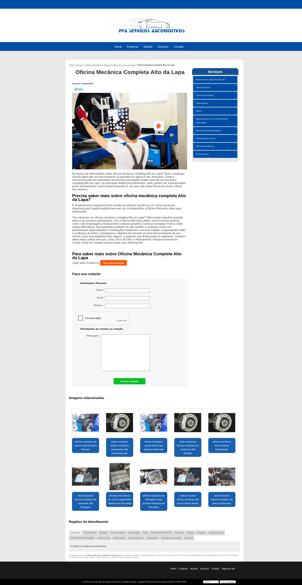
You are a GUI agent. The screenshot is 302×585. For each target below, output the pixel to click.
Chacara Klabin (117, 533)
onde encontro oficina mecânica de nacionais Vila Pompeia (85, 501)
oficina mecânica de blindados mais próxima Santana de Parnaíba (153, 501)
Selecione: (75, 533)
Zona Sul (188, 538)
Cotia (145, 533)
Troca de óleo (202, 154)
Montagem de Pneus (205, 138)
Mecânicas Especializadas (208, 130)
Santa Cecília (103, 538)
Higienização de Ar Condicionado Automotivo (212, 121)
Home (118, 46)
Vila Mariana (152, 538)
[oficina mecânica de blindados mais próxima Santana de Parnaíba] (153, 476)
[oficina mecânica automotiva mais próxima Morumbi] (153, 422)
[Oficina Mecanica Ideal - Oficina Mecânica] (151, 24)
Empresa (132, 46)
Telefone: (99, 305)
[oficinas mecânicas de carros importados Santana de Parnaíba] (119, 476)
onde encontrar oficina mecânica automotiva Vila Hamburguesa (119, 447)
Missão (147, 46)
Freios (199, 111)
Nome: (100, 289)
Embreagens (202, 103)
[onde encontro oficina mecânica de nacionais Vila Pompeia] (85, 476)
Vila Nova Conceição (171, 538)
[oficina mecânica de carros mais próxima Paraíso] (85, 422)
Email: (101, 297)
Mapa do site (228, 568)
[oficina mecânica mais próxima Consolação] (221, 422)
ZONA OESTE (89, 533)
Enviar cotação (129, 381)
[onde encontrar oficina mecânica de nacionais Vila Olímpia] (187, 422)
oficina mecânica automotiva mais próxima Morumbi (153, 445)
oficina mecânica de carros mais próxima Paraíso (85, 445)
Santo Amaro (119, 538)
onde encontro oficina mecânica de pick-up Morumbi (222, 499)
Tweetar (79, 89)
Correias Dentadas (205, 95)
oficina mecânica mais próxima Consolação (222, 445)
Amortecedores (203, 87)
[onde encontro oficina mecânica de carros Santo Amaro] (187, 476)
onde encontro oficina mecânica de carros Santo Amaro (188, 499)
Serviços (163, 46)
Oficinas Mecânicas (205, 146)
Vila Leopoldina (135, 538)
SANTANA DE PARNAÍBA (82, 538)
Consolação (134, 533)
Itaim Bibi (179, 533)
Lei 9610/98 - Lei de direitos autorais (124, 557)
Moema (190, 533)
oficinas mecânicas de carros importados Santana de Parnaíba (119, 499)
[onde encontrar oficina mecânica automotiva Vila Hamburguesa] (119, 422)
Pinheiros (201, 533)
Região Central (216, 533)
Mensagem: (94, 335)
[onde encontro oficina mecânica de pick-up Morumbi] (221, 476)
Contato (179, 46)
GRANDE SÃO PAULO (161, 533)
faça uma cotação (113, 262)
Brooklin (103, 533)
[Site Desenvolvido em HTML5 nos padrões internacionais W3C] (211, 581)
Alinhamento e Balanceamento (210, 79)
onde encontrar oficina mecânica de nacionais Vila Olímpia (188, 447)
